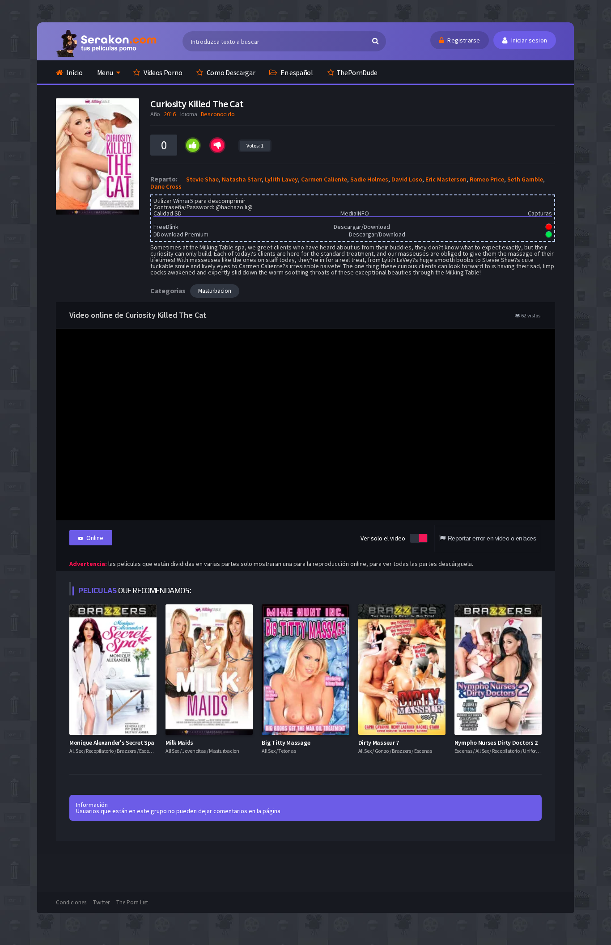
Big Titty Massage (286, 742)
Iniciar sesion (528, 40)
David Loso (406, 179)
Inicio (74, 72)
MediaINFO (354, 213)
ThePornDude (357, 72)
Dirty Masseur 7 (378, 742)
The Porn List (132, 902)
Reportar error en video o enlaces (492, 538)
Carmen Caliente (324, 179)
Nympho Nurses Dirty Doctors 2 (496, 742)
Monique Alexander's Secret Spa (111, 742)
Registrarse (463, 40)
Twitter (101, 902)
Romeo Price (487, 179)
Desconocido (218, 114)
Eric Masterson (446, 179)
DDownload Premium (180, 234)
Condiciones (71, 902)
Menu (105, 72)
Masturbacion (214, 291)
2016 (170, 114)
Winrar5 (183, 201)
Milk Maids (179, 742)
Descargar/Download (362, 227)
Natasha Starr (242, 179)
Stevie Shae (202, 179)
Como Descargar (230, 72)
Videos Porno (162, 72)
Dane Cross (166, 186)
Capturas (540, 213)
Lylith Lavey (281, 179)
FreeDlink (165, 227)
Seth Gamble (525, 179)
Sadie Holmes (369, 179)
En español (296, 72)
